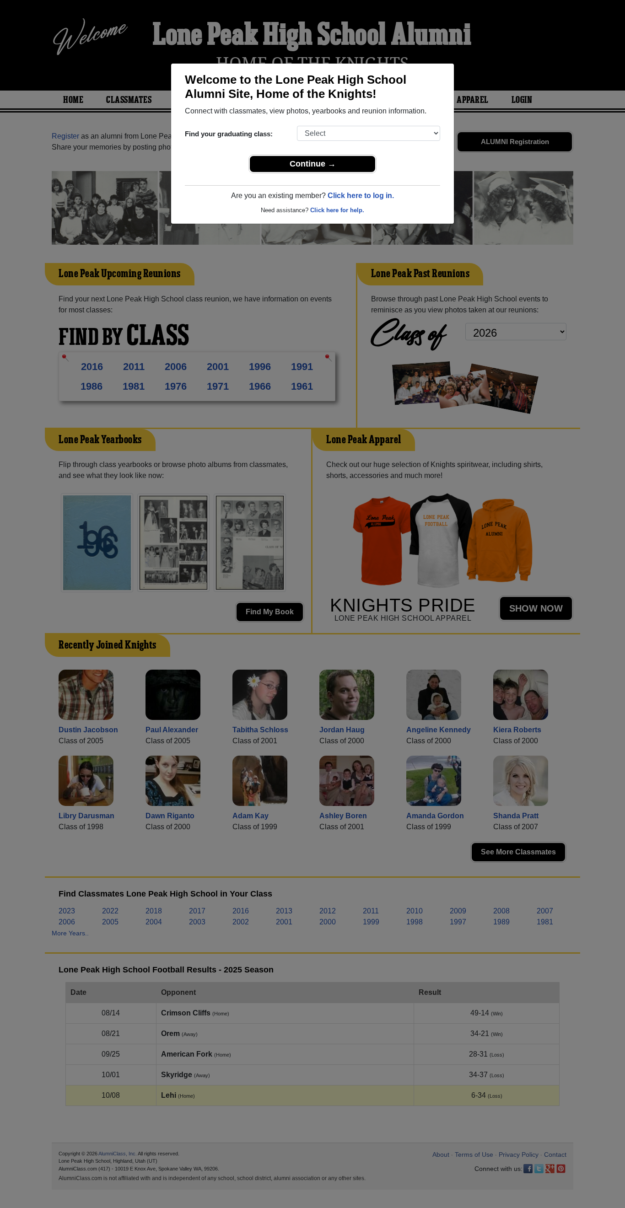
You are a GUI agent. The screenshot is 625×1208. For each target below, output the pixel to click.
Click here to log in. (361, 195)
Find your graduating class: (229, 134)
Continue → (313, 163)
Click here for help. (337, 210)
